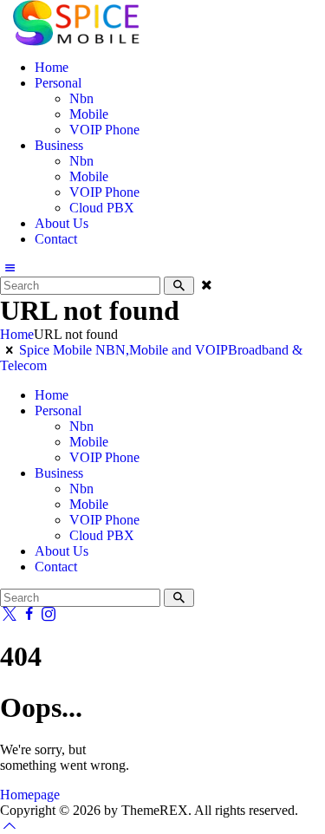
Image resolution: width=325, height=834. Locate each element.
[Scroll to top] (9, 825)
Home (17, 334)
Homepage (30, 794)
